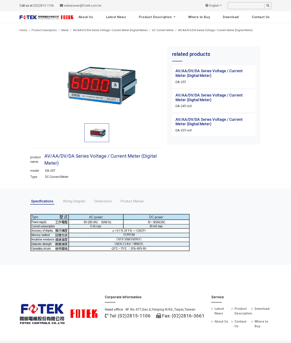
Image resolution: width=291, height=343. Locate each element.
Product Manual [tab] (132, 201)
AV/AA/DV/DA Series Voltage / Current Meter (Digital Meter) (110, 30)
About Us (85, 17)
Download (231, 17)
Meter (65, 30)
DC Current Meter (163, 30)
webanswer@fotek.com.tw (82, 5)
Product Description (156, 17)
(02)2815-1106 (43, 5)
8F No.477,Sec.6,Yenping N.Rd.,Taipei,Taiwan (160, 309)
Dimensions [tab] (103, 201)
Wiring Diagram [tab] (74, 201)
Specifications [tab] (42, 201)
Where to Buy (199, 17)
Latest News (116, 17)
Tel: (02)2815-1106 (129, 315)
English (214, 5)
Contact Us (261, 17)
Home (23, 30)
